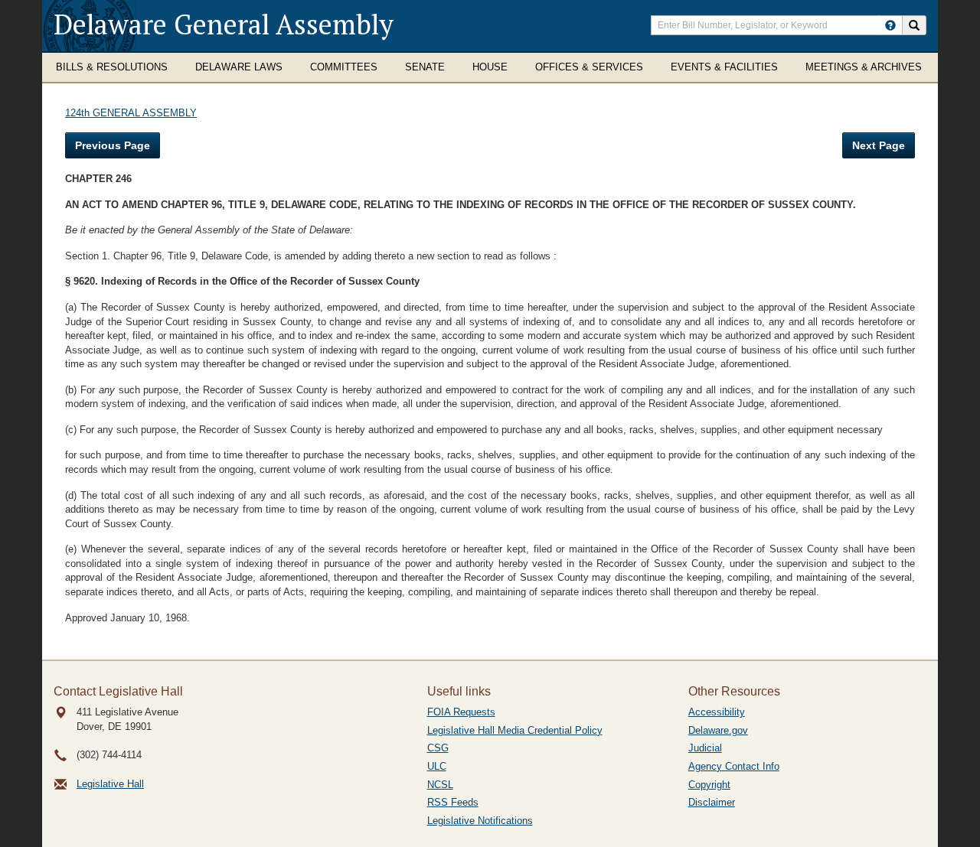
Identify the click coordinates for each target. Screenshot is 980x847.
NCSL (440, 784)
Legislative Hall (110, 784)
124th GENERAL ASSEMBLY (131, 113)
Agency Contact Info (733, 766)
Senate (425, 67)
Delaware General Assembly (224, 24)
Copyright (709, 784)
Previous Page (112, 145)
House (490, 67)
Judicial (705, 748)
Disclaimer (711, 802)
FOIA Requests (461, 712)
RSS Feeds (453, 802)
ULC (436, 766)
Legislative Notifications (480, 820)
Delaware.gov (718, 730)
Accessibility (716, 712)
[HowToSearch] (890, 25)
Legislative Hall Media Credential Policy (515, 730)
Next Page (878, 145)
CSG (438, 748)
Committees (343, 67)
